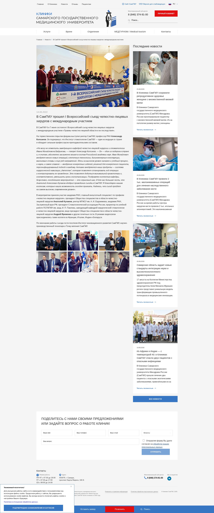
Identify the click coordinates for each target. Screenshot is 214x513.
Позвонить (120, 509)
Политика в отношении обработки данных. (21, 502)
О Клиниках (52, 4)
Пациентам (86, 4)
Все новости (155, 399)
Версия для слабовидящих (154, 4)
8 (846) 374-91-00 (138, 14)
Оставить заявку (87, 509)
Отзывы (75, 4)
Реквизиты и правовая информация (116, 491)
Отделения (93, 31)
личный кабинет (166, 14)
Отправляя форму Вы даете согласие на (157, 444)
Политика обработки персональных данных (144, 491)
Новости (64, 4)
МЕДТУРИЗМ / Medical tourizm (130, 31)
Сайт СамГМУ (130, 4)
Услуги (46, 31)
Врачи (69, 31)
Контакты (166, 31)
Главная (40, 4)
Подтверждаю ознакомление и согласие (33, 508)
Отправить (155, 452)
